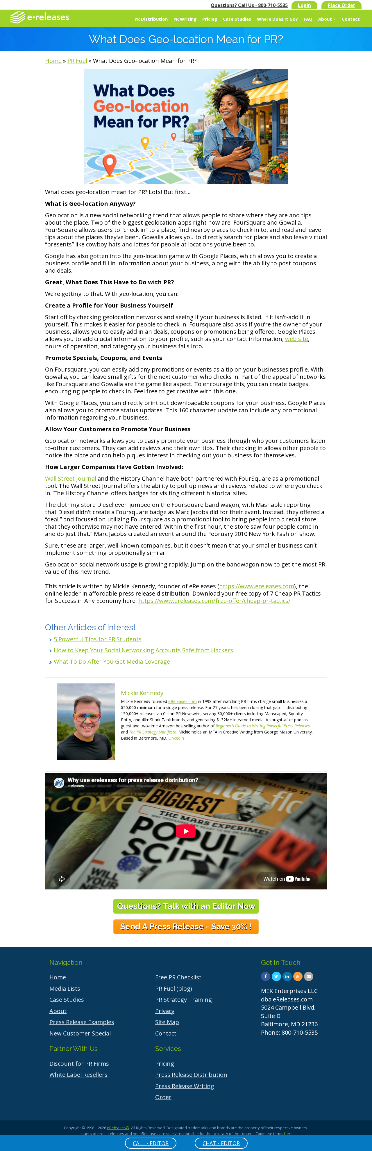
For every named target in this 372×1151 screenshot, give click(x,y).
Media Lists (64, 988)
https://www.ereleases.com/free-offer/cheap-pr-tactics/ (214, 601)
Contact (351, 19)
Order (163, 1097)
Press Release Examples (81, 1022)
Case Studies (237, 19)
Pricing (209, 19)
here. (289, 1133)
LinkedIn (176, 738)
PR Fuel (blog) (173, 988)
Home (53, 61)
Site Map (167, 1022)
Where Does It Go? (277, 19)
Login (304, 5)
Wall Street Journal (70, 478)
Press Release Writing (184, 1086)
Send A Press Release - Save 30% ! (186, 926)
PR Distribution (151, 19)
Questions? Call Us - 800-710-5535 (249, 5)
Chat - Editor (221, 1143)
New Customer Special (80, 1033)
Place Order (341, 5)
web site (296, 339)
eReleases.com (182, 701)
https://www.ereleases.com (256, 586)
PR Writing (185, 19)
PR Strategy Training (183, 999)
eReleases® (118, 1127)
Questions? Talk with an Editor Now (186, 906)
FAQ (308, 19)
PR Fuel (77, 61)
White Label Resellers (78, 1075)
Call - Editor (151, 1143)
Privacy (164, 1011)
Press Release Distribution (191, 1075)
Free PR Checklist (178, 977)
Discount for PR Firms (79, 1063)
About (325, 19)
